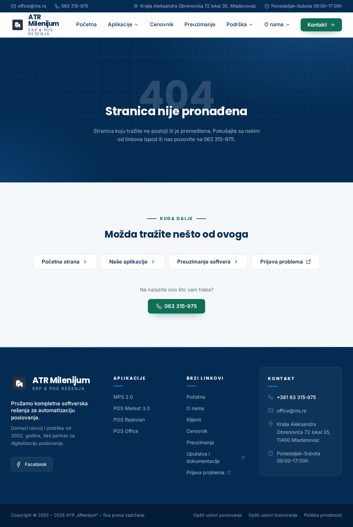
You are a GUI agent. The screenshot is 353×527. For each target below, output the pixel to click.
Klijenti (193, 419)
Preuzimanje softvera (204, 261)
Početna (86, 24)
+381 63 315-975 (296, 397)
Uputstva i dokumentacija (215, 457)
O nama (274, 24)
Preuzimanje (199, 24)
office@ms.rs (32, 6)
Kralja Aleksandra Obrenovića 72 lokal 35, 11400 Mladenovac (304, 432)
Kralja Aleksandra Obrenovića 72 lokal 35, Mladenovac (198, 6)
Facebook (36, 464)
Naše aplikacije (128, 261)
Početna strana (61, 261)
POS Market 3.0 (131, 408)
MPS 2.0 (123, 397)
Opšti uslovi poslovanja (217, 515)
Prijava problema (290, 263)
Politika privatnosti (323, 515)
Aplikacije (120, 24)
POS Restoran (129, 419)
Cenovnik (161, 24)
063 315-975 (74, 6)
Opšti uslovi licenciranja (273, 515)
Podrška (236, 24)
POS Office (125, 431)
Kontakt (317, 24)
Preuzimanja (200, 442)
